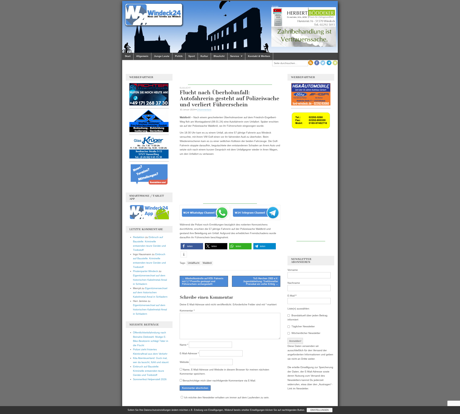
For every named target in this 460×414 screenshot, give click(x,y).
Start (128, 56)
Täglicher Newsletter (303, 326)
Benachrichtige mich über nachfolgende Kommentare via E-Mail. (219, 380)
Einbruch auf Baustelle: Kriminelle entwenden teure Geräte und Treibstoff (148, 370)
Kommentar (187, 310)
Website (184, 362)
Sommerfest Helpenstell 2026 (150, 379)
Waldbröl (207, 263)
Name (184, 344)
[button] (192, 246)
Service (234, 56)
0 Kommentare (204, 109)
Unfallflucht (193, 263)
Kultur (204, 56)
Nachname (294, 282)
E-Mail (292, 295)
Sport (191, 56)
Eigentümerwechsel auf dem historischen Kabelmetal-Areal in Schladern (150, 279)
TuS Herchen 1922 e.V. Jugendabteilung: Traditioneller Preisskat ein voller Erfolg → (260, 281)
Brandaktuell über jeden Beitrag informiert (307, 317)
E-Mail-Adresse (189, 353)
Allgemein (142, 56)
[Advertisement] (230, 79)
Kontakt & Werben (259, 56)
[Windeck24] (230, 27)
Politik (179, 56)
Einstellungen (319, 410)
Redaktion (138, 237)
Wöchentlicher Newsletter (305, 333)
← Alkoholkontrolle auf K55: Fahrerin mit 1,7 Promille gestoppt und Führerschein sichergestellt (202, 281)
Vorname (293, 269)
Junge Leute (161, 56)
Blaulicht (219, 56)
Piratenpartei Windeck (145, 271)
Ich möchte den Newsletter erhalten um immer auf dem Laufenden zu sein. (226, 397)
